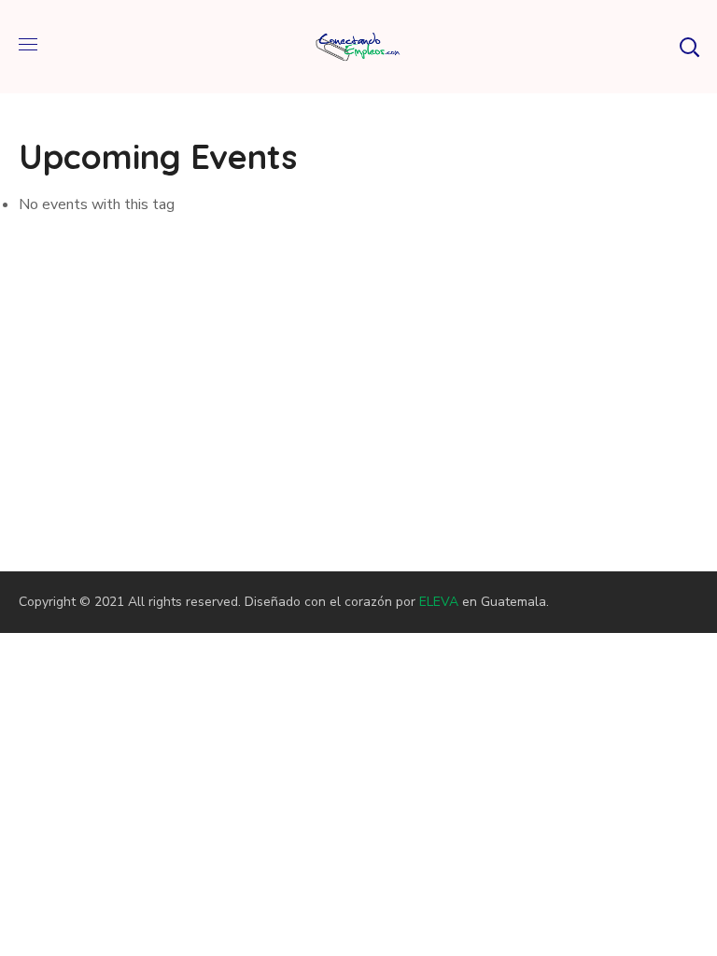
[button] (689, 46)
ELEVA (438, 602)
